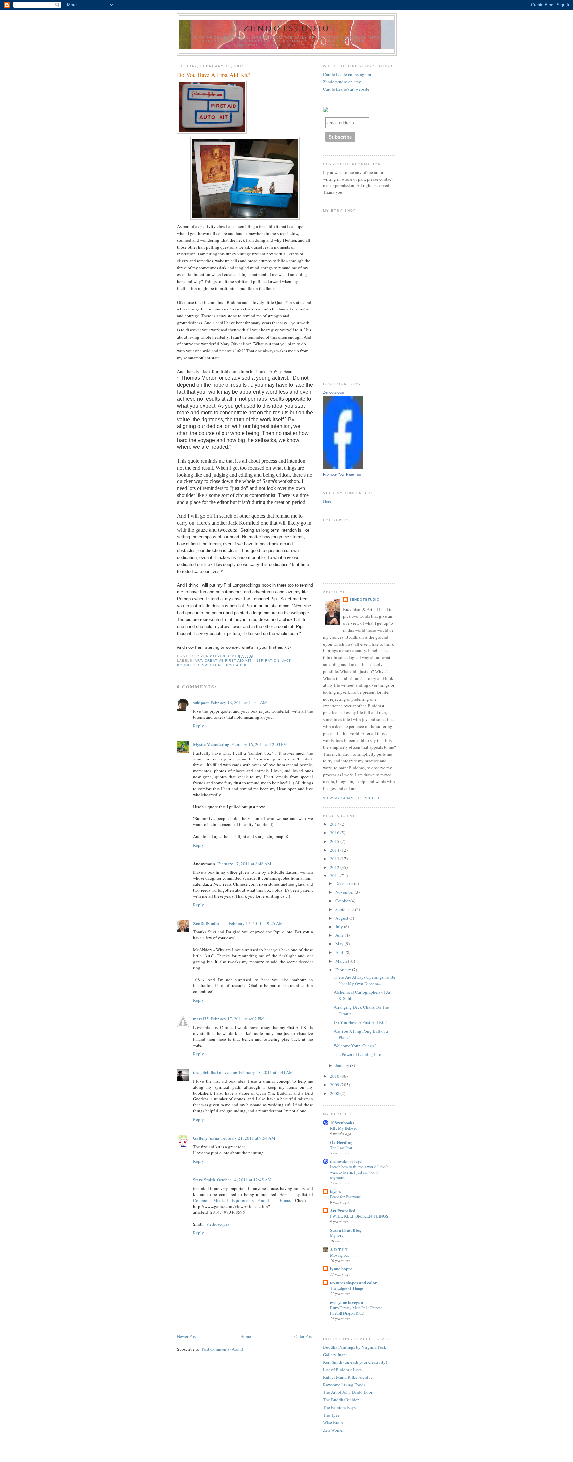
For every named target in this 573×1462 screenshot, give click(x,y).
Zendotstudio (333, 392)
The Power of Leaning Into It (359, 1054)
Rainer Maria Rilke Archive (348, 1377)
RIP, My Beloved (343, 1128)
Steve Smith (204, 1179)
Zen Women (334, 1430)
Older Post (303, 1336)
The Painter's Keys (339, 1407)
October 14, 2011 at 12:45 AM (244, 1180)
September (345, 909)
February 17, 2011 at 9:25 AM (256, 923)
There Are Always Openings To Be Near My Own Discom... (364, 980)
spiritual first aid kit (226, 665)
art (198, 660)
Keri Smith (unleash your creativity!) (355, 1362)
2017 (335, 824)
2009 (335, 1085)
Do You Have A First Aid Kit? (360, 1022)
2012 (335, 867)
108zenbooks (342, 1122)
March (341, 961)
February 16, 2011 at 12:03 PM (259, 744)
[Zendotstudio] (343, 468)
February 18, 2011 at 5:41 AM (266, 1072)
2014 (335, 850)
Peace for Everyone (345, 1196)
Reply (198, 726)
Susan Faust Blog (346, 1230)
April (340, 952)
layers (335, 1191)
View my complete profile (352, 798)
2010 (335, 1076)
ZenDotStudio (286, 27)
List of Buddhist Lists (342, 1370)
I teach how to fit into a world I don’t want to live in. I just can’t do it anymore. (359, 1172)
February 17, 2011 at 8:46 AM (244, 864)
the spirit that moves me (215, 1072)
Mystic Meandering (211, 744)
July (339, 926)
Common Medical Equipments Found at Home (241, 1200)
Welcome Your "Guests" (355, 1046)
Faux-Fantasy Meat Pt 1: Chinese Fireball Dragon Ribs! (356, 1310)
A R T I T (339, 1249)
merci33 (201, 1018)
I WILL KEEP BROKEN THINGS (359, 1216)
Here (327, 501)
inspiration (266, 660)
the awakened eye (346, 1161)
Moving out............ (345, 1255)
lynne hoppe (341, 1268)
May (340, 944)
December (344, 883)
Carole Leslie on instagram (347, 74)
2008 (335, 1093)
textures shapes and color (353, 1282)
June (340, 935)
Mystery (336, 1235)
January (342, 1065)
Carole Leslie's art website (346, 89)
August (342, 918)
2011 (335, 876)
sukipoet (201, 702)
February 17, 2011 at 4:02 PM (237, 1019)
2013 (335, 859)
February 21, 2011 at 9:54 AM (248, 1138)
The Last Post (341, 1147)
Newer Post (187, 1336)
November (345, 892)
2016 (335, 833)
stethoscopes (218, 1224)
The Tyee (331, 1415)
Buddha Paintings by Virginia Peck (354, 1347)
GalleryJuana (206, 1138)
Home (245, 1336)
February (343, 970)
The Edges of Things (347, 1288)
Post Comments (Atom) (222, 1349)
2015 (335, 841)
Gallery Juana (335, 1355)
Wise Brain (333, 1422)
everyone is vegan (346, 1302)
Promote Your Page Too (342, 474)
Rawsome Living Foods (344, 1385)
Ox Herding (341, 1142)
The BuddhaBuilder (341, 1400)
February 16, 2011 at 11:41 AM (239, 702)
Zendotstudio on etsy (342, 81)
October (342, 901)
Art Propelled (342, 1211)
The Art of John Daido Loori (348, 1392)
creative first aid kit (228, 660)
